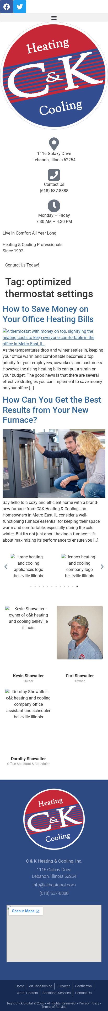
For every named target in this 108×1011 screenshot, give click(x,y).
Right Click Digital (20, 1003)
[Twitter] (19, 6)
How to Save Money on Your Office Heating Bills (48, 314)
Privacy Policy (89, 1003)
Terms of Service (54, 1007)
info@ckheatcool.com (54, 884)
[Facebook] (6, 6)
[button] (54, 17)
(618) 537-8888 (54, 190)
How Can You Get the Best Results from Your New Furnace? (52, 410)
